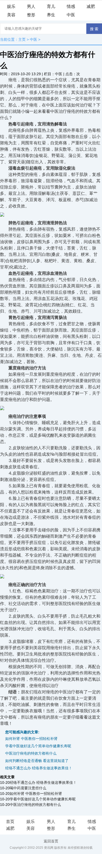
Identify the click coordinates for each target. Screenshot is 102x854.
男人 (31, 6)
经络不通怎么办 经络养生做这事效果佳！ (38, 768)
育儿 (51, 6)
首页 (10, 821)
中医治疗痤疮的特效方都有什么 (30, 753)
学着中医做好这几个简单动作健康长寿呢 (38, 746)
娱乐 (11, 6)
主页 (22, 39)
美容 (11, 15)
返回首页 (51, 841)
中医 (71, 15)
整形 (31, 15)
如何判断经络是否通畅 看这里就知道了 (37, 761)
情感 (71, 6)
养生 (51, 15)
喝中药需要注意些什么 (28, 788)
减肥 (91, 6)
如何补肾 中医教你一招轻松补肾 (31, 738)
